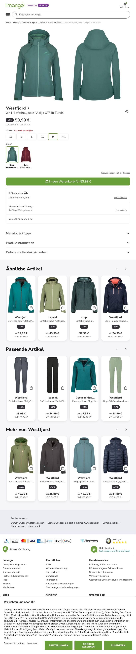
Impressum (52, 579)
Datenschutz (52, 572)
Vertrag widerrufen (99, 576)
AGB (48, 564)
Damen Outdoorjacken (87, 522)
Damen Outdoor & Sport (60, 522)
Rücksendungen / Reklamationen (106, 568)
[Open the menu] (7, 15)
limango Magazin (11, 572)
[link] (26, 157)
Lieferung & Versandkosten (103, 564)
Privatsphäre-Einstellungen (60, 583)
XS (10, 136)
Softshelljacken (110, 522)
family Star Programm (14, 564)
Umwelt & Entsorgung (101, 572)
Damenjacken (18, 526)
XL (42, 136)
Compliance (52, 576)
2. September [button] (16, 193)
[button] (18, 124)
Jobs (5, 579)
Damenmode (34, 526)
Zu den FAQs (121, 210)
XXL (64, 136)
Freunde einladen (11, 568)
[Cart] (31, 308)
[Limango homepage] (15, 5)
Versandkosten (120, 197)
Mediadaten (9, 587)
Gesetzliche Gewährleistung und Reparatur (111, 579)
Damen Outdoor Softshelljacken (27, 522)
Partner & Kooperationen (15, 576)
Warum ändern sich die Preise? (115, 173)
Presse (6, 583)
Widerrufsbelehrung (56, 568)
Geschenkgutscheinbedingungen (62, 587)
